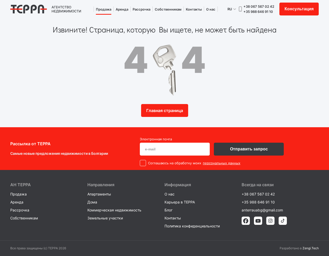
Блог (168, 210)
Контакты (194, 9)
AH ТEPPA (20, 184)
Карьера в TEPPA (179, 202)
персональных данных (221, 163)
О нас (210, 9)
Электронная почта (156, 139)
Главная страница (164, 110)
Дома (92, 202)
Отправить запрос (249, 149)
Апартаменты (99, 194)
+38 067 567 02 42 (258, 6)
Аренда (122, 9)
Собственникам (168, 9)
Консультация (299, 9)
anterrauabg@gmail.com (262, 210)
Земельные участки (105, 218)
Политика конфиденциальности (192, 226)
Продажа (103, 9)
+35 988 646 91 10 (258, 12)
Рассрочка (141, 9)
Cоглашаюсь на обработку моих (174, 163)
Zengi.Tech (311, 248)
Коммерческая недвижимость (114, 210)
